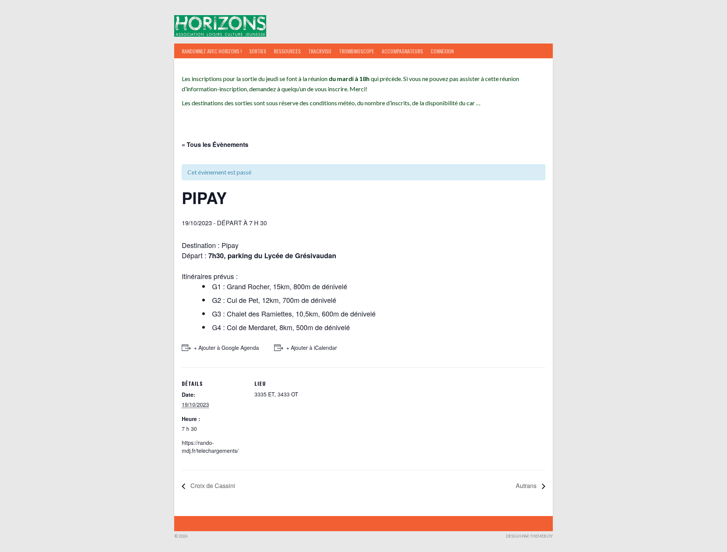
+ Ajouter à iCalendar (311, 347)
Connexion (442, 51)
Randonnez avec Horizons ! (212, 51)
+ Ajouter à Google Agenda (226, 347)
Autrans (527, 485)
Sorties (257, 51)
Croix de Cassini (212, 485)
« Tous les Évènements (215, 144)
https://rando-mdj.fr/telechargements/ (210, 446)
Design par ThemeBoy (529, 535)
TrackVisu (319, 51)
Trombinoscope (356, 51)
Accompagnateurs (402, 51)
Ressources (287, 51)
